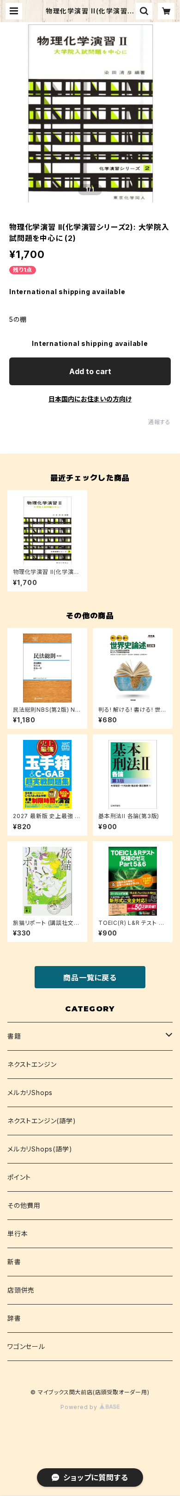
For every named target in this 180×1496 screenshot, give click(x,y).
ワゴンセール (26, 1346)
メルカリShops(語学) (39, 1149)
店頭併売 (21, 1290)
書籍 (14, 1036)
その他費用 (24, 1205)
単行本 (17, 1233)
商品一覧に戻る (90, 977)
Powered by (79, 1407)
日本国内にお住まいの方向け (90, 399)
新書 (14, 1262)
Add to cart (90, 371)
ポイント (19, 1177)
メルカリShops (30, 1092)
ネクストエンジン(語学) (41, 1121)
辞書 (14, 1318)
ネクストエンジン (31, 1064)
